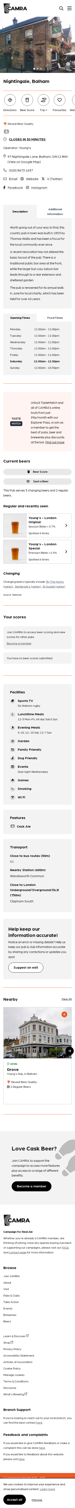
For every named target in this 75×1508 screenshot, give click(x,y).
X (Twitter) (54, 179)
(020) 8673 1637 (21, 170)
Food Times (55, 317)
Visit (6, 1288)
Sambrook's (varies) (28, 586)
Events (7, 1308)
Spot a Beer (41, 481)
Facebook (15, 187)
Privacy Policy (12, 1348)
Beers (7, 1321)
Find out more (54, 442)
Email (13, 179)
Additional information (55, 211)
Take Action (11, 1301)
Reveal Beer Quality (20, 123)
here (39, 1422)
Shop (7, 1342)
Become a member (19, 643)
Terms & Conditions (16, 1381)
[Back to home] (15, 8)
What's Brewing (14, 1394)
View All (66, 998)
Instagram (39, 187)
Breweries (9, 1314)
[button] (69, 1051)
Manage (37, 1499)
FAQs (65, 1247)
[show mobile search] (61, 8)
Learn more (47, 1488)
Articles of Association (17, 1361)
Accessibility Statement (18, 1355)
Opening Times (20, 317)
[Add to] (64, 1014)
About (7, 1282)
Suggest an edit (26, 967)
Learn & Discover (14, 1336)
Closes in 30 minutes (27, 139)
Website (32, 179)
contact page (17, 1252)
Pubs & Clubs (11, 1295)
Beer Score (40, 471)
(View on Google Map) (24, 162)
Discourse (9, 1387)
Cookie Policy (12, 1368)
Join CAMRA (11, 1276)
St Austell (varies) (53, 586)
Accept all (14, 1499)
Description (20, 211)
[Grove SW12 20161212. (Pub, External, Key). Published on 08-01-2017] (37, 1055)
